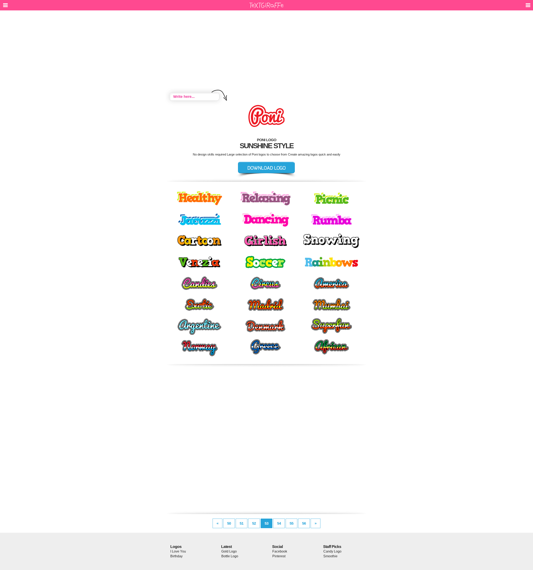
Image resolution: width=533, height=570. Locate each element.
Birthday (176, 556)
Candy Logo (332, 551)
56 (304, 523)
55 (291, 523)
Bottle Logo (229, 556)
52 (254, 523)
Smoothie (330, 556)
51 (241, 523)
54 (279, 523)
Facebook (279, 551)
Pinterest (278, 556)
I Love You (178, 551)
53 (266, 523)
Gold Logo (229, 551)
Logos (176, 546)
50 (229, 523)
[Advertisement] (266, 52)
